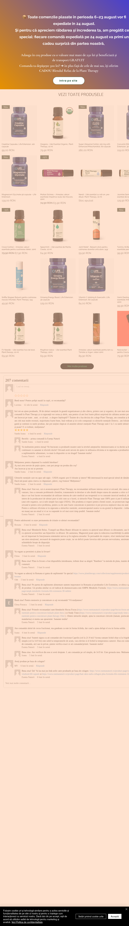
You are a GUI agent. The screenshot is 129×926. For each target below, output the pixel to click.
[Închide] (126, 909)
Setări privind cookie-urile (91, 916)
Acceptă (115, 916)
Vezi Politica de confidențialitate (27, 922)
